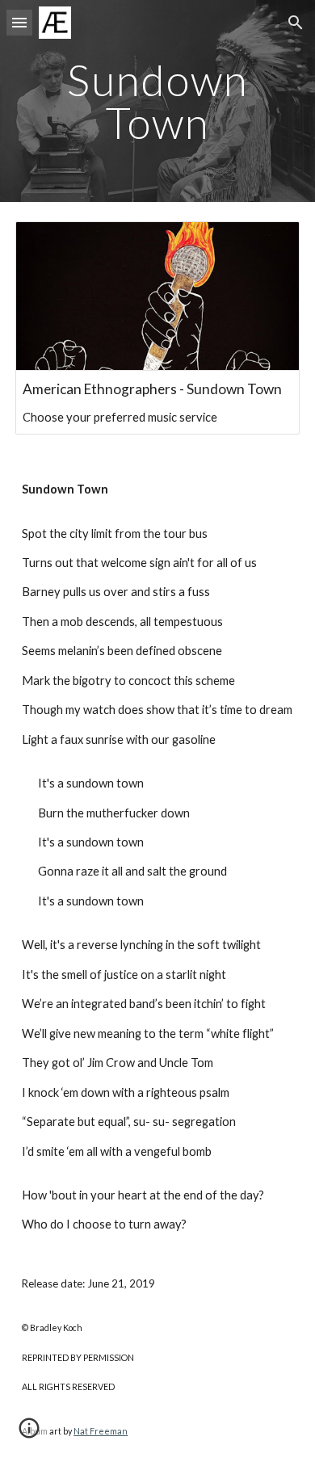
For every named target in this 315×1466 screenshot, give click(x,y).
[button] (19, 22)
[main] (157, 101)
